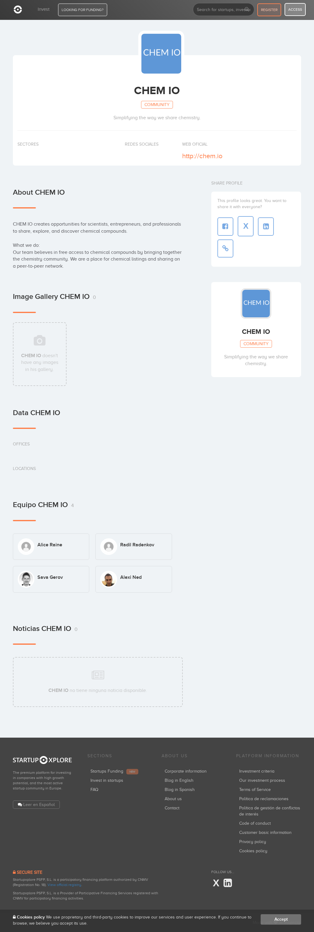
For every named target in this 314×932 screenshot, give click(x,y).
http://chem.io (202, 156)
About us (173, 798)
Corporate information (186, 771)
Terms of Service (255, 789)
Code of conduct (255, 823)
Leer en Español (39, 804)
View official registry (64, 885)
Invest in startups (106, 780)
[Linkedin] (228, 883)
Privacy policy (252, 841)
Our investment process (262, 780)
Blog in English (179, 780)
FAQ (94, 789)
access (295, 9)
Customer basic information (265, 832)
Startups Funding (112, 771)
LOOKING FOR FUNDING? (83, 10)
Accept (281, 919)
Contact (172, 808)
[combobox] (223, 9)
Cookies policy (253, 851)
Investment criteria (256, 771)
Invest (43, 9)
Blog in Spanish (180, 789)
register (269, 10)
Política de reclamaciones (264, 798)
